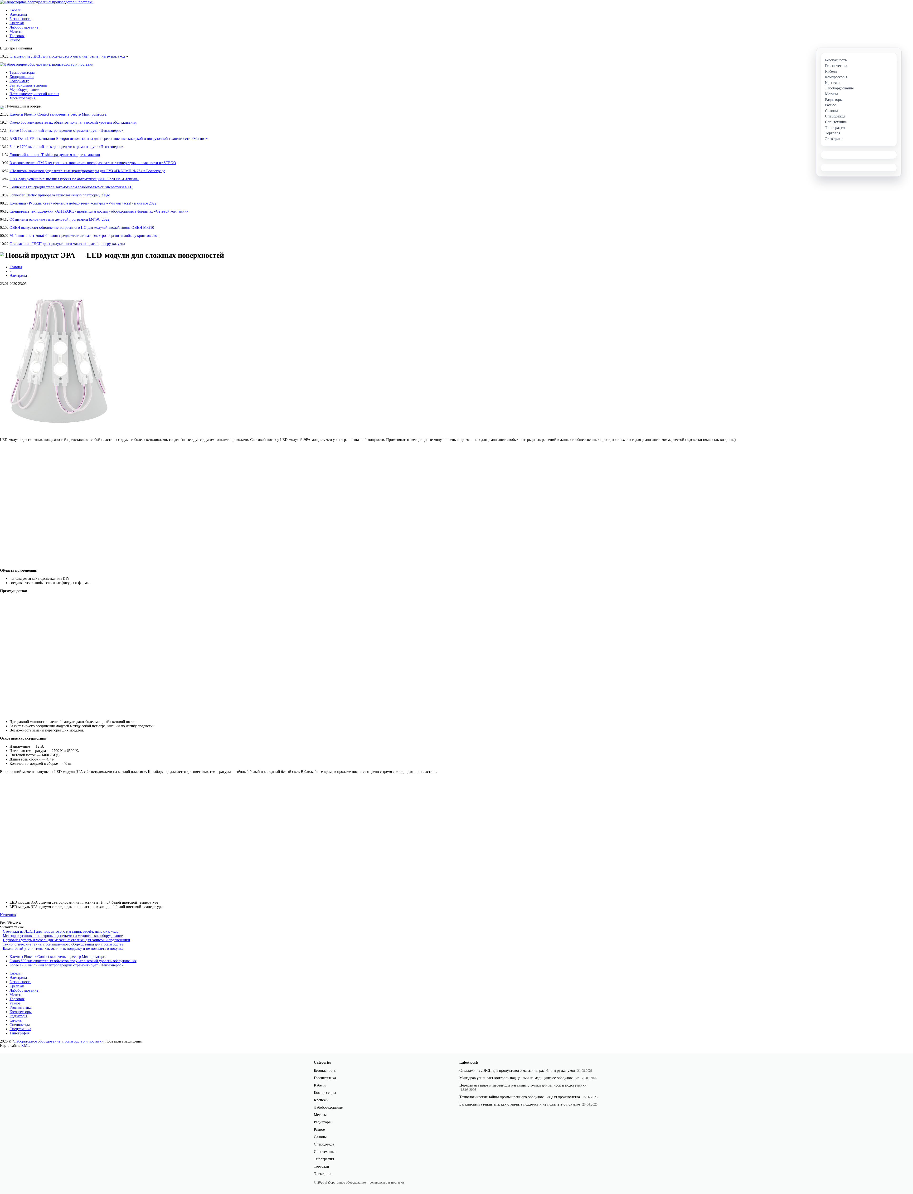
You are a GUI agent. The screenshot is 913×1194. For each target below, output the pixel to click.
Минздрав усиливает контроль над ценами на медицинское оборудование (63, 936)
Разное (15, 40)
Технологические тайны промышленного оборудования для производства (63, 944)
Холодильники (22, 77)
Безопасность (20, 19)
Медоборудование (24, 90)
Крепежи (17, 23)
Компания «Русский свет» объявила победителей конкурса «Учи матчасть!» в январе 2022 (83, 203)
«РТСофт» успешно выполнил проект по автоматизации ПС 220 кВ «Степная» (74, 179)
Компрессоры (21, 1012)
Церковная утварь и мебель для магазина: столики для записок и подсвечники (66, 940)
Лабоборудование (24, 27)
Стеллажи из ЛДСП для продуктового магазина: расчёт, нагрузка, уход (67, 56)
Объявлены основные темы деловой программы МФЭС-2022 (59, 219)
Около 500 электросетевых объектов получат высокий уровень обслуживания (73, 122)
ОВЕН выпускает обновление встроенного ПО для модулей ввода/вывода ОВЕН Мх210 (82, 227)
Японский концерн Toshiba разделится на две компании (54, 155)
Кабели (15, 10)
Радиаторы (18, 1016)
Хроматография (22, 98)
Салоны (16, 1020)
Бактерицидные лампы (28, 85)
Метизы (16, 31)
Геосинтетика (21, 1007)
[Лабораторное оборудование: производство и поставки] (46, 2)
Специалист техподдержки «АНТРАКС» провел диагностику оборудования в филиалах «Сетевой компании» (99, 211)
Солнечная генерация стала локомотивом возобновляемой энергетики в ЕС (71, 187)
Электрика (18, 14)
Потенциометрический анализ (34, 94)
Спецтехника (20, 1029)
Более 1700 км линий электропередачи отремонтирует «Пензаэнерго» (66, 130)
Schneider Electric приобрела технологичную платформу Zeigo (60, 195)
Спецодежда (20, 1025)
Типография (19, 1033)
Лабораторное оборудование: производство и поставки (59, 1041)
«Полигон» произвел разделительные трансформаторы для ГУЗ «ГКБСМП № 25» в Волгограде (87, 171)
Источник (8, 915)
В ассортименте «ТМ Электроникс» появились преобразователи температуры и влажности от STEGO (93, 163)
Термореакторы (22, 72)
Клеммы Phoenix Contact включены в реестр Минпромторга (58, 114)
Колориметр (19, 81)
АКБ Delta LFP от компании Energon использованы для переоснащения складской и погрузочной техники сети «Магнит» (109, 138)
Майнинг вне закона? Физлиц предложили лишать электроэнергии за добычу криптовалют (84, 236)
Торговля (17, 36)
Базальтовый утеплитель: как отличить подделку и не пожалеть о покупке (63, 948)
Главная (16, 267)
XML (25, 1045)
